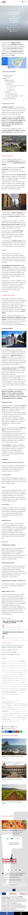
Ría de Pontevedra (15, 690)
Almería (18, 701)
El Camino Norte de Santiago (9, 652)
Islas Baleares (5, 713)
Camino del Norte (16, 663)
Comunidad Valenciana (9, 709)
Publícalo (21, 913)
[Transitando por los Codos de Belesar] (15, 635)
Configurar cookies (5, 910)
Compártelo (7, 913)
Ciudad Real (15, 707)
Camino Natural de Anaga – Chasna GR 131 (16, 95)
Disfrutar (15, 726)
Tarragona (23, 719)
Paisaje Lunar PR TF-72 (12, 97)
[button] (22, 1)
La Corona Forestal (12, 86)
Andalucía (6, 703)
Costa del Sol (17, 684)
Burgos (25, 703)
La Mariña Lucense (10, 688)
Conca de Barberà (22, 680)
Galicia (5, 711)
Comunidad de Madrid (22, 707)
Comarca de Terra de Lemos (11, 678)
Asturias (17, 703)
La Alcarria (6, 686)
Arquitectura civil (10, 82)
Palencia (10, 717)
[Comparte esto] (6, 732)
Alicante (15, 701)
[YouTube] (19, 870)
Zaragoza (17, 721)
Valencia (12, 721)
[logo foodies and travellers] (3, 1)
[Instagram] (12, 870)
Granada (13, 711)
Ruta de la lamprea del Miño (21, 688)
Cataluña (9, 707)
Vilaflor (5, 78)
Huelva (22, 711)
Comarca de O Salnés (16, 672)
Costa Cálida (18, 682)
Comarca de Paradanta (10, 674)
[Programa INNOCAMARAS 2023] (14, 894)
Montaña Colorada (12, 90)
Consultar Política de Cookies (17, 910)
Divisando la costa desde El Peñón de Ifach (13, 756)
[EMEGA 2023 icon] (14, 842)
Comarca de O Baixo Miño (15, 670)
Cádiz (21, 709)
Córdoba (24, 709)
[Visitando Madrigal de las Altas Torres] (14, 769)
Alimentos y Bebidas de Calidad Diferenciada (10, 661)
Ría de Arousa (5, 690)
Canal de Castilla (11, 665)
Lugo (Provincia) (7, 715)
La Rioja (23, 713)
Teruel (8, 721)
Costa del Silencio (10, 684)
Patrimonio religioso (11, 81)
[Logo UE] (14, 890)
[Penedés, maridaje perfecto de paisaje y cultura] (14, 792)
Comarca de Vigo (12, 680)
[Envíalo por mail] (3, 732)
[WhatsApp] (8, 870)
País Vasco (15, 717)
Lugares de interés (9, 80)
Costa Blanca (6, 682)
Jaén (21, 713)
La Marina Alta (18, 686)
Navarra (22, 715)
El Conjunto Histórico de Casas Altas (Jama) (17, 85)
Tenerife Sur (14, 31)
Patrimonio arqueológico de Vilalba (11, 654)
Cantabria (4, 705)
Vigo (15, 721)
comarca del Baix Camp (18, 669)
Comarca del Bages (9, 669)
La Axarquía (11, 686)
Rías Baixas (10, 692)
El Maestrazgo (24, 684)
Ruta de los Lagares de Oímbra (10, 649)
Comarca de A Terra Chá (12, 667)
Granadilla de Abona (8, 75)
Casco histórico (8, 77)
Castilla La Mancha (13, 705)
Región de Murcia (13, 719)
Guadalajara (18, 711)
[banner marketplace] (14, 824)
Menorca (15, 715)
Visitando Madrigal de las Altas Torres (11, 779)
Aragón (12, 703)
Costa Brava (13, 682)
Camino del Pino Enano (12, 94)
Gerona (10, 711)
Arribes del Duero (9, 663)
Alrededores (9, 84)
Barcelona (21, 703)
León (27, 713)
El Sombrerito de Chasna (12, 93)
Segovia (18, 719)
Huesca (25, 711)
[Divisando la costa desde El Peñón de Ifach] (14, 747)
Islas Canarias (12, 27)
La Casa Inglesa (12, 89)
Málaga (18, 715)
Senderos (8, 91)
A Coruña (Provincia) (7, 701)
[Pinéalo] (17, 732)
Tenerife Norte (6, 694)
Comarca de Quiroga (16, 676)
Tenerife (19, 27)
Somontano (22, 692)
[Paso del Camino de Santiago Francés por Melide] (15, 624)
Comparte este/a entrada (9, 98)
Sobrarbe (18, 692)
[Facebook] (16, 870)
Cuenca (18, 709)
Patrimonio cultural (15, 29)
